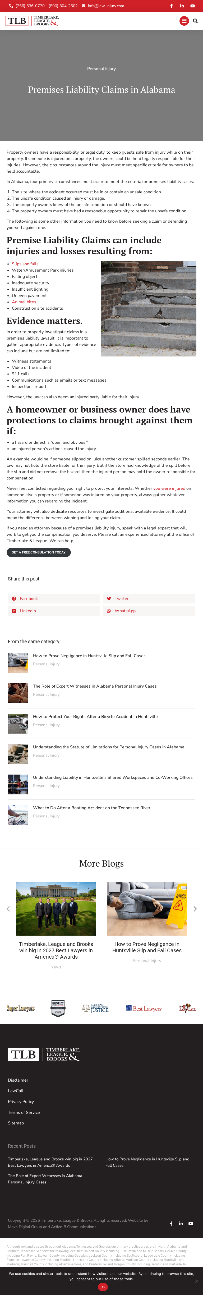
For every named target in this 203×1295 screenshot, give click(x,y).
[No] (196, 1281)
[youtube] (191, 1223)
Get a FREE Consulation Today (39, 552)
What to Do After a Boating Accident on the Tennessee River (91, 808)
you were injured (169, 488)
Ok (102, 1287)
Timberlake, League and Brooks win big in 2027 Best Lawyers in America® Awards (56, 950)
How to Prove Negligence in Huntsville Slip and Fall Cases (89, 656)
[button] (54, 598)
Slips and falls (25, 264)
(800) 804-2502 (63, 5)
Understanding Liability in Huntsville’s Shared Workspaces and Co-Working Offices (113, 777)
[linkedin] (181, 1223)
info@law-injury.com (106, 5)
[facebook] (171, 1223)
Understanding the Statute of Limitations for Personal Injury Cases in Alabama (108, 747)
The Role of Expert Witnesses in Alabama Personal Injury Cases (95, 686)
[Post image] (18, 663)
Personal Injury (101, 69)
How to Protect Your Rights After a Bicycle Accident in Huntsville (95, 717)
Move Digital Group (25, 1226)
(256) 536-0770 (30, 5)
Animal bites (24, 302)
